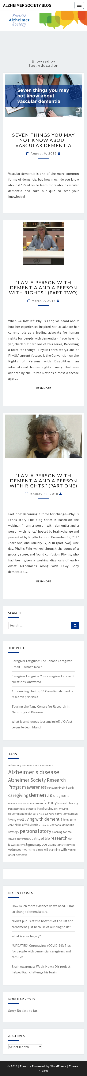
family (50, 802)
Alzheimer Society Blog (27, 5)
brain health (66, 787)
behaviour (52, 787)
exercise (38, 803)
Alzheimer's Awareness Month (37, 765)
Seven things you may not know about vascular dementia (43, 140)
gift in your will (61, 808)
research (58, 838)
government (16, 814)
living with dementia (43, 819)
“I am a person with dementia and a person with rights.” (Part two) (43, 287)
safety (20, 844)
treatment (69, 844)
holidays (43, 813)
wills (64, 850)
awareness (37, 787)
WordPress (58, 1066)
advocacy (14, 765)
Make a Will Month (26, 825)
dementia (41, 795)
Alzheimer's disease (33, 772)
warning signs (33, 850)
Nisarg (43, 1070)
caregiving (18, 795)
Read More (44, 388)
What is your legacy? (26, 936)
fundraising (45, 808)
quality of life (39, 838)
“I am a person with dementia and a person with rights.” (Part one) (43, 481)
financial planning (67, 803)
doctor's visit (15, 803)
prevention (23, 838)
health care (31, 814)
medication (45, 825)
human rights (55, 813)
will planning (52, 850)
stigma (29, 844)
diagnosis (61, 795)
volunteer (15, 849)
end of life (27, 803)
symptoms (56, 844)
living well (16, 819)
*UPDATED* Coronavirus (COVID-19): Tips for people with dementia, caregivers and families (41, 951)
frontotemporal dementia (22, 808)
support (42, 844)
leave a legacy (70, 813)
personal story (35, 831)
